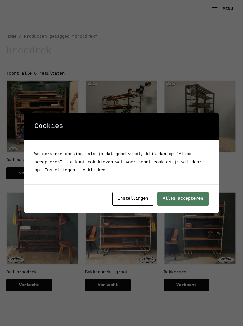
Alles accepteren (183, 198)
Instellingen (133, 198)
